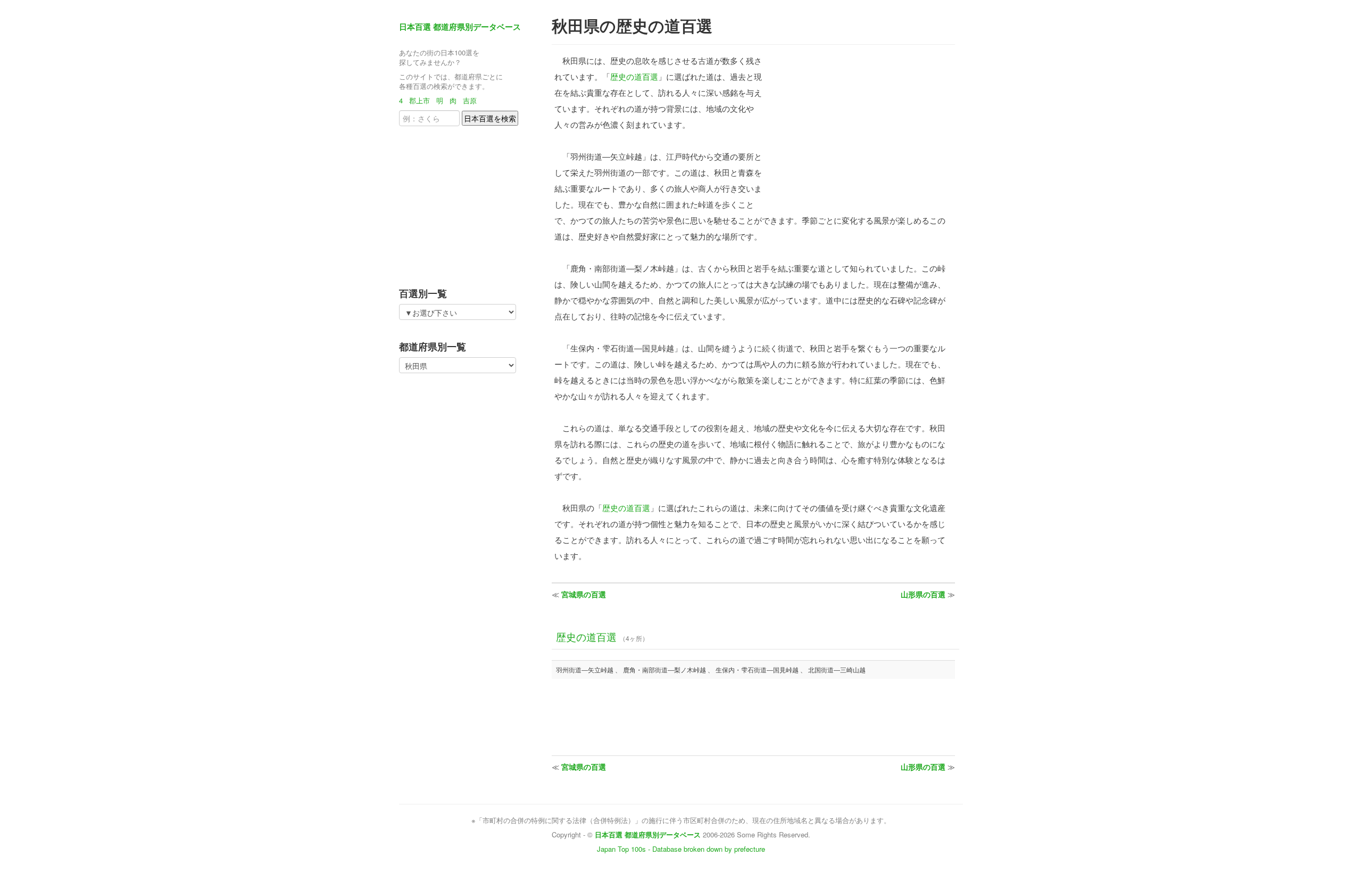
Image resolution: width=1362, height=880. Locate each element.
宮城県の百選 (583, 594)
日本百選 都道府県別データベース (460, 26)
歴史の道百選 (634, 76)
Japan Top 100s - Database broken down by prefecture (681, 849)
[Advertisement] (465, 203)
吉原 (470, 100)
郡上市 (419, 100)
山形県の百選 (923, 594)
